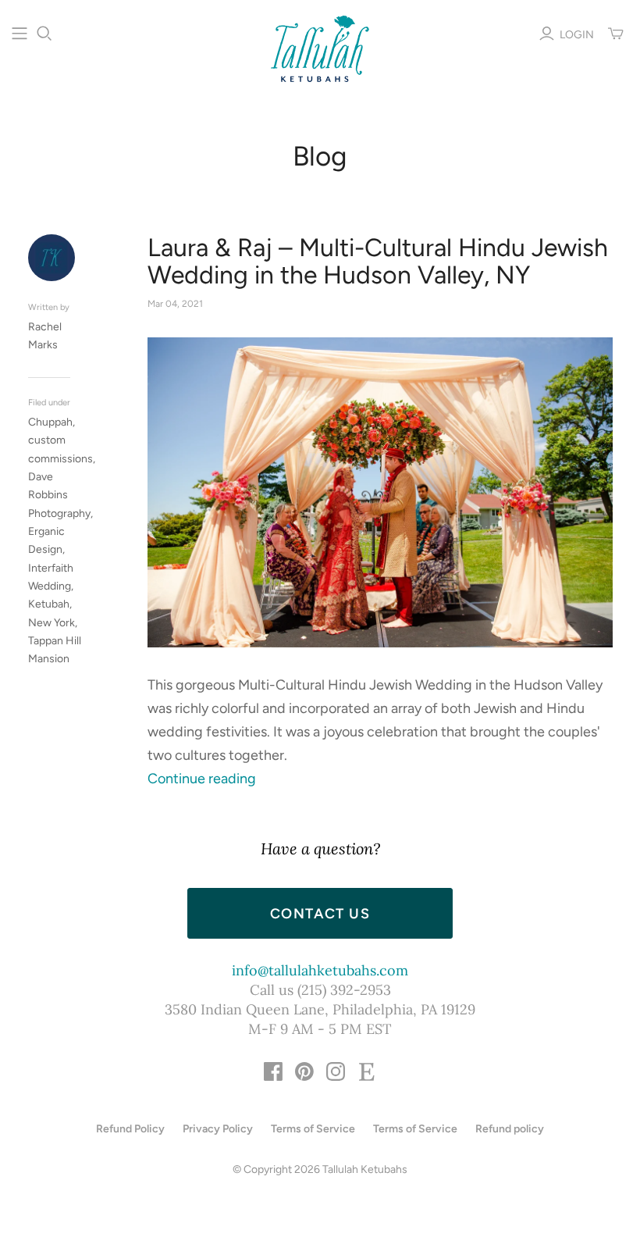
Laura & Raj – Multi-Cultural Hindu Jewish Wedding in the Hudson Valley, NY (378, 262)
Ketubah (48, 604)
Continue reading (202, 778)
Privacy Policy (218, 1128)
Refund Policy (130, 1128)
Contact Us (320, 913)
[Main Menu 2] (19, 33)
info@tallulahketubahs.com (320, 970)
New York (51, 622)
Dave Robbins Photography (59, 495)
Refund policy (509, 1128)
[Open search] (44, 33)
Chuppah (50, 422)
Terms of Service (313, 1128)
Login (577, 34)
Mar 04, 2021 (175, 303)
